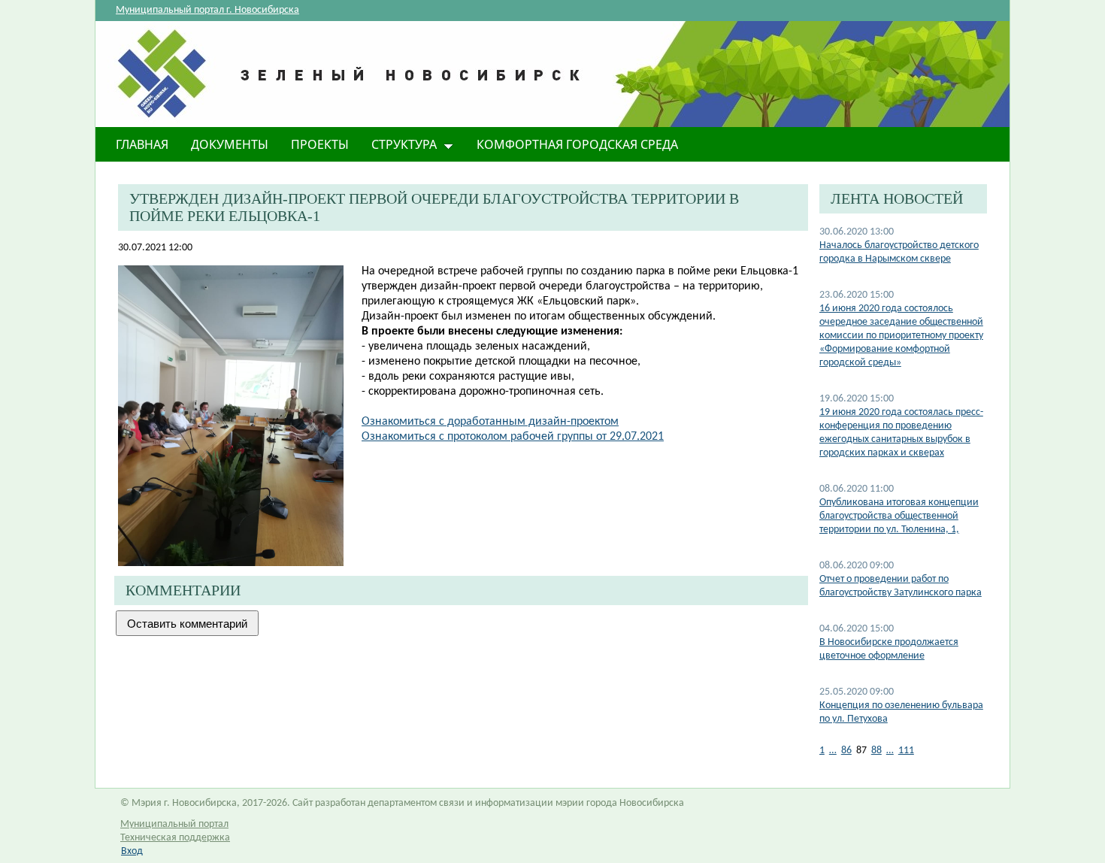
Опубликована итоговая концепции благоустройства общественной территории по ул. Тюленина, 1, (899, 516)
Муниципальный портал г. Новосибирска (207, 10)
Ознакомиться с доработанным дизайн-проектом (490, 422)
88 (876, 750)
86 (846, 750)
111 (906, 750)
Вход (132, 851)
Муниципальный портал (174, 824)
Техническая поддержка (175, 837)
